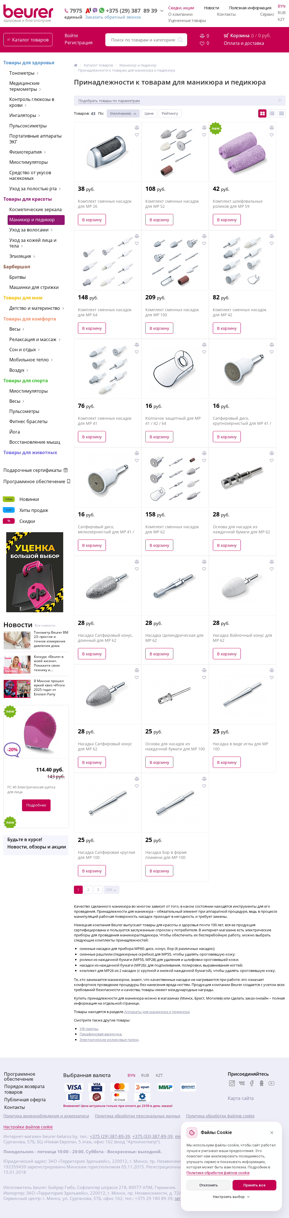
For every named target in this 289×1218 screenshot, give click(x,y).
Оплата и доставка (244, 43)
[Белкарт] (142, 1097)
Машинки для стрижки (34, 287)
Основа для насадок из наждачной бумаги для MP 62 (241, 529)
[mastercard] (119, 1097)
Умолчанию (120, 113)
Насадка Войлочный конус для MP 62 (242, 638)
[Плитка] (262, 113)
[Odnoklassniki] (261, 1084)
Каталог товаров (30, 40)
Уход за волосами (29, 230)
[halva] (97, 1097)
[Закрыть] (271, 1132)
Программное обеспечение (34, 481)
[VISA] (97, 1087)
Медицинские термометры (24, 86)
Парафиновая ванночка (100, 1033)
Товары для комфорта (29, 319)
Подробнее (36, 805)
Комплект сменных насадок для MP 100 (172, 312)
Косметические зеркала (35, 209)
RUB (282, 12)
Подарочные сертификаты (33, 470)
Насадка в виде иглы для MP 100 (240, 746)
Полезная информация (250, 7)
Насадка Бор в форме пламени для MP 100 (166, 855)
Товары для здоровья (28, 62)
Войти (71, 36)
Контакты (226, 14)
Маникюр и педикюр (32, 219)
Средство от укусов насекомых (30, 175)
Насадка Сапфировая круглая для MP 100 (106, 855)
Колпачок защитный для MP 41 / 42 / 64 (173, 421)
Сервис (267, 14)
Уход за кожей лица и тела (32, 243)
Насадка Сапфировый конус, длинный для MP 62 (105, 638)
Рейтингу (170, 113)
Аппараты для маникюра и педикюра (157, 1011)
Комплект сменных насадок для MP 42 (239, 312)
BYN (282, 6)
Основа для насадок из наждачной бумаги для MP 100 (175, 746)
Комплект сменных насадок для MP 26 (105, 204)
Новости (211, 7)
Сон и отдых (22, 349)
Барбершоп (16, 267)
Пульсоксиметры (28, 126)
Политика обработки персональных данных (137, 1115)
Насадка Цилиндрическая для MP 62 (174, 638)
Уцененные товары (187, 20)
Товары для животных (30, 452)
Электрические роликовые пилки (109, 1039)
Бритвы (17, 277)
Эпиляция (20, 256)
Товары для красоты (27, 199)
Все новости (45, 625)
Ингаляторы (22, 115)
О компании (180, 14)
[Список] (272, 113)
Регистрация (79, 43)
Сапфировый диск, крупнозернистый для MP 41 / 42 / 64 (242, 423)
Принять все (254, 1185)
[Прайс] (281, 113)
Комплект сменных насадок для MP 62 (172, 529)
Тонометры (21, 73)
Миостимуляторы (28, 162)
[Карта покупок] (74, 1097)
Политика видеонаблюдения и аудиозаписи (46, 1115)
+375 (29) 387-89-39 (110, 1136)
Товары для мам (23, 298)
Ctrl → (111, 889)
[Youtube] (271, 1084)
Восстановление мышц (34, 442)
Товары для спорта (25, 380)
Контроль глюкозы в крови (31, 102)
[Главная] (75, 65)
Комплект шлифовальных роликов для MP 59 (237, 204)
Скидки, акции (181, 7)
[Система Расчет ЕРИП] (142, 1087)
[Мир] (165, 1087)
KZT (281, 19)
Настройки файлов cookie (28, 1126)
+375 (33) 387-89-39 (152, 1136)
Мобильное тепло (29, 360)
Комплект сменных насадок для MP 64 (105, 312)
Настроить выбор (229, 1197)
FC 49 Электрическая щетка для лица (31, 789)
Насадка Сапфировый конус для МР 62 (105, 746)
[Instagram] (232, 1084)
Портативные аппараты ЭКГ (35, 139)
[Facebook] (252, 1084)
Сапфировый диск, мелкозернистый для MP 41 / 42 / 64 (106, 532)
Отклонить (208, 1185)
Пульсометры (24, 411)
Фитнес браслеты (28, 421)
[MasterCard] (119, 1087)
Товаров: (81, 113)
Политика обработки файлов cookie (220, 1115)
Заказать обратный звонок (113, 17)
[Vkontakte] (242, 1084)
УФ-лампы (89, 1028)
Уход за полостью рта (33, 188)
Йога (14, 432)
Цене (149, 113)
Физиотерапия (25, 152)
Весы (14, 329)
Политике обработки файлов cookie (218, 1173)
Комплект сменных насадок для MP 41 (105, 421)
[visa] (74, 1087)
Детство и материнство (34, 308)
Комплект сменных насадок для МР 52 (172, 204)
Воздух (16, 370)
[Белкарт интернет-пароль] (188, 1087)
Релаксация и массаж (32, 339)
